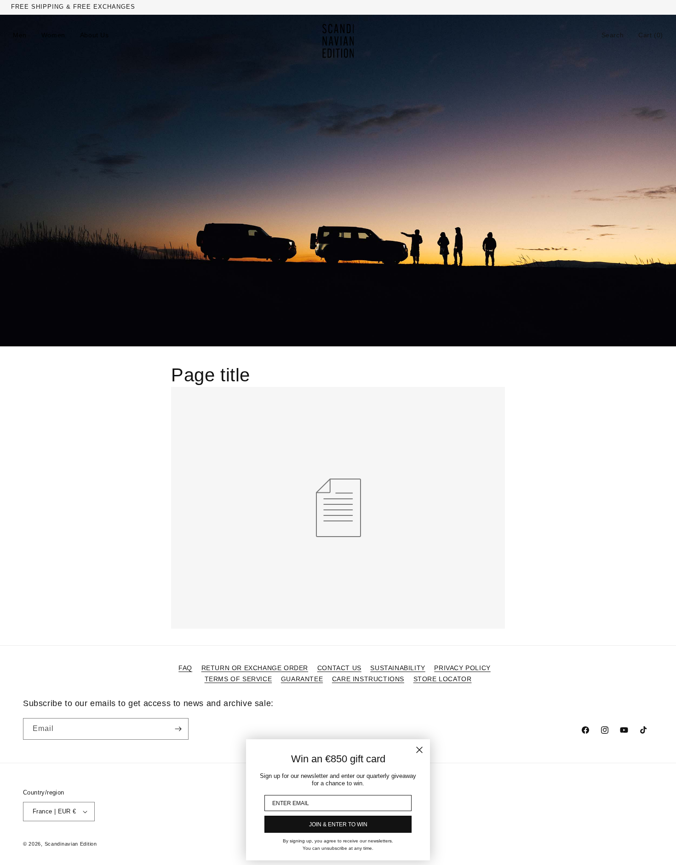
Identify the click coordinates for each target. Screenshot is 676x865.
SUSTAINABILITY (397, 668)
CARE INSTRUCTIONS (368, 679)
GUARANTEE (302, 679)
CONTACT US (339, 668)
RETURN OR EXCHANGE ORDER (254, 668)
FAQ (185, 668)
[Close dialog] (419, 750)
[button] (612, 35)
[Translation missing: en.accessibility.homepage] (338, 41)
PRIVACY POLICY (462, 668)
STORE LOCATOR (442, 679)
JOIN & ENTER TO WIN (338, 824)
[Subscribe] (178, 729)
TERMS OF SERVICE (238, 679)
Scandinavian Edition (71, 844)
